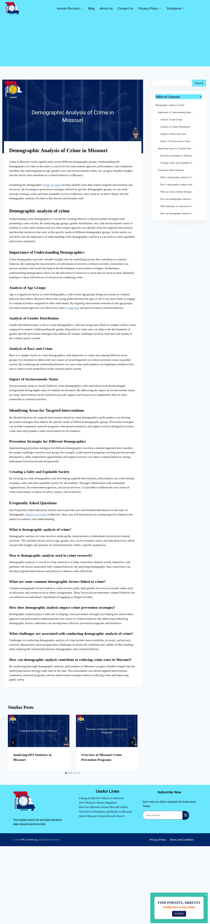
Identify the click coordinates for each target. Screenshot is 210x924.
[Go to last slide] (13, 742)
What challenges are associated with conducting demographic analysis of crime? (181, 206)
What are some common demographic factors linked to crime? (181, 192)
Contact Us (125, 8)
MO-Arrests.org (29, 839)
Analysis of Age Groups (171, 119)
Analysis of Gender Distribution (175, 127)
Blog (91, 8)
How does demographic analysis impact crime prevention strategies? (181, 199)
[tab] (66, 773)
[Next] (132, 742)
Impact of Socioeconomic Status (175, 141)
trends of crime (51, 184)
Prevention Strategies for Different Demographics (181, 155)
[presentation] (38, 731)
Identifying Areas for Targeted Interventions (178, 148)
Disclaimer (174, 8)
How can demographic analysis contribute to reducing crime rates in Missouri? (181, 213)
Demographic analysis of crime (169, 105)
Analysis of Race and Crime (173, 134)
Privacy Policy (148, 8)
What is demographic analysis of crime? (178, 177)
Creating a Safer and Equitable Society (178, 163)
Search (199, 83)
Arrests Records (68, 8)
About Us (106, 8)
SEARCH (180, 914)
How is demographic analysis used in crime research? (181, 184)
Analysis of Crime (35, 514)
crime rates (73, 307)
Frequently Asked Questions (171, 170)
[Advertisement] (105, 40)
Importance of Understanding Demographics (178, 112)
